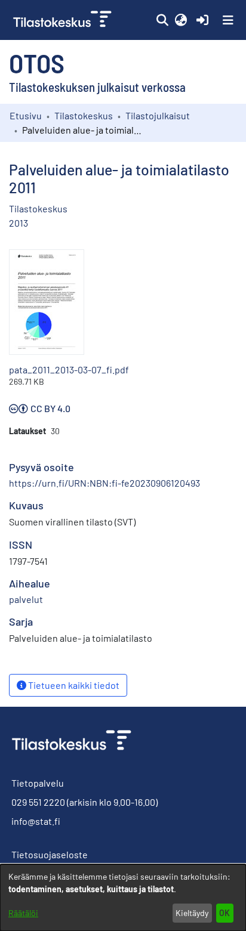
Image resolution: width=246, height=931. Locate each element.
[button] (162, 20)
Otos (36, 63)
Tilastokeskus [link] (83, 115)
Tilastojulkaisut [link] (157, 115)
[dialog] (123, 897)
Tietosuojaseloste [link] (49, 854)
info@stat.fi (35, 821)
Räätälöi (23, 913)
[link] (63, 20)
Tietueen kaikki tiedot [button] (72, 685)
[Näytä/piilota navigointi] (228, 20)
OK (224, 913)
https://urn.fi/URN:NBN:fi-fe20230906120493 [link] (104, 482)
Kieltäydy (192, 913)
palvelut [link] (26, 599)
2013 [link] (18, 222)
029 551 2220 (38, 802)
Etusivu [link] (26, 115)
